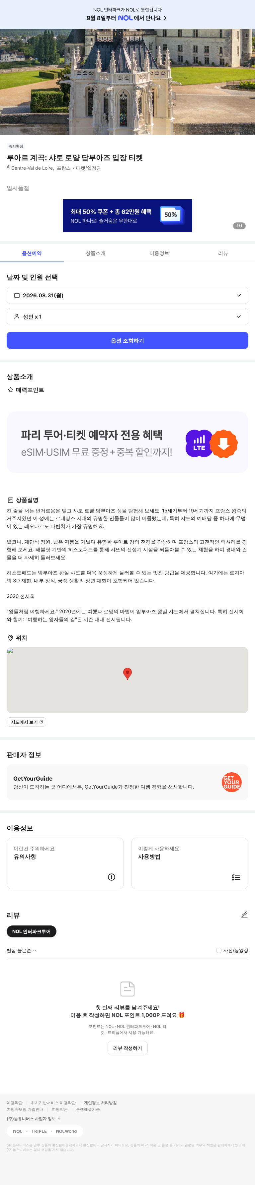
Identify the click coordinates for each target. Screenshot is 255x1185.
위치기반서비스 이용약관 (53, 1102)
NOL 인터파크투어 (31, 931)
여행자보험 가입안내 (25, 1109)
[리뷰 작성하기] (244, 915)
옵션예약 (32, 253)
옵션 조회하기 (127, 340)
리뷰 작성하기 (127, 1048)
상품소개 (96, 253)
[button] (127, 442)
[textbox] (127, 443)
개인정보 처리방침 (100, 1102)
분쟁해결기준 (88, 1109)
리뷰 (223, 253)
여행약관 (60, 1109)
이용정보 (159, 253)
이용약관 (15, 1102)
